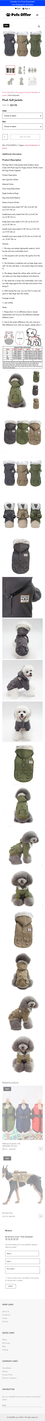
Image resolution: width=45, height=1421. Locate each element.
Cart (18, 8)
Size (4, 121)
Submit (10, 1286)
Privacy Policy (7, 1374)
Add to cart (25, 137)
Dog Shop (11, 92)
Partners (5, 1321)
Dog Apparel (20, 92)
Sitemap (5, 1350)
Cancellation (6, 1368)
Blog (4, 1346)
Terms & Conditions (9, 1378)
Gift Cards (6, 1343)
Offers (4, 1339)
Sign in (27, 8)
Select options (41, 1149)
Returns (5, 1371)
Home (4, 92)
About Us (5, 1311)
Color (4, 111)
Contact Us (6, 1315)
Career (4, 1318)
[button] (39, 27)
